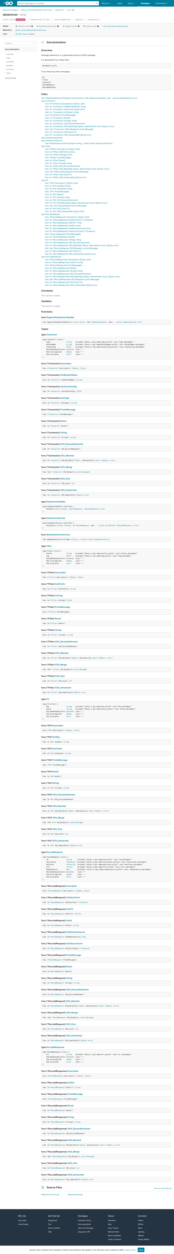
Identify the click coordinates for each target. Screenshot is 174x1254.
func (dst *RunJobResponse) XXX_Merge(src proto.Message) (72, 279)
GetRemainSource (75, 932)
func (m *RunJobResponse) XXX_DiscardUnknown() (68, 274)
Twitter (140, 1220)
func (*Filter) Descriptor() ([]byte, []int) (62, 149)
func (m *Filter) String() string (58, 163)
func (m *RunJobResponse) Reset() (60, 268)
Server (82, 322)
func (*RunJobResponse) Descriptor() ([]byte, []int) (68, 259)
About (111, 1216)
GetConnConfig (68, 386)
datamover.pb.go (75, 1194)
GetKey (56, 737)
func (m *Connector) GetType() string (62, 112)
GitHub (140, 1224)
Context (63, 509)
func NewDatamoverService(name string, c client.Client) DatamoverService (78, 143)
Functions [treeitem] (10, 69)
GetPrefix (60, 584)
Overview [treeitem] (9, 54)
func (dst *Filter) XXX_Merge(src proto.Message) (67, 172)
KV (70, 347)
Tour (49, 1224)
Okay (141, 1250)
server (75, 322)
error (139, 322)
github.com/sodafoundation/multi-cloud (36, 10)
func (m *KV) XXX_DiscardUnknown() (61, 200)
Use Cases (22, 1220)
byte (70, 352)
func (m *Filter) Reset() (55, 160)
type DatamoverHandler (52, 137)
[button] (16, 26)
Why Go (105, 3)
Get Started (54, 1216)
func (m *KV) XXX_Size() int (57, 208)
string (69, 342)
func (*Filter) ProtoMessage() (58, 157)
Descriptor (65, 363)
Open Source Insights (26, 34)
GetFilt (69, 909)
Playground (52, 1220)
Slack (140, 1228)
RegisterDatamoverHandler (60, 317)
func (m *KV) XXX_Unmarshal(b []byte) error (65, 211)
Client (90, 539)
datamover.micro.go (50, 1194)
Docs (130, 3)
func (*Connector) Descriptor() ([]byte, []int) (65, 103)
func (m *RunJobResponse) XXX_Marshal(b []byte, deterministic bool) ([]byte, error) (82, 276)
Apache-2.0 (65, 20)
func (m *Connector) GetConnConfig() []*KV (65, 109)
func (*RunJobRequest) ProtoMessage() (63, 234)
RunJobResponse (91, 509)
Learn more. (130, 1250)
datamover (59, 10)
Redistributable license (48, 26)
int (83, 368)
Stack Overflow (54, 1228)
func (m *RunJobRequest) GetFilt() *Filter (63, 223)
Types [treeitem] (8, 73)
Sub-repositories (84, 1224)
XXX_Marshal (67, 455)
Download (112, 1220)
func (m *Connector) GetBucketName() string (65, 106)
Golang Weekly (143, 1239)
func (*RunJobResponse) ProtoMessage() (63, 265)
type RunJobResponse (51, 257)
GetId (69, 920)
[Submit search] (97, 3)
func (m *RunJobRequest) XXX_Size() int (63, 251)
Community (160, 3)
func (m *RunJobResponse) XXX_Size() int (64, 282)
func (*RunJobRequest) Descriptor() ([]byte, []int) (67, 217)
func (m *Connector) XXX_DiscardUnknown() (65, 123)
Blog (109, 1224)
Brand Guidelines (114, 1236)
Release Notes (113, 1232)
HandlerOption (129, 322)
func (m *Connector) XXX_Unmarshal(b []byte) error (68, 135)
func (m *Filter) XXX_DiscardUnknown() (62, 166)
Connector (51, 334)
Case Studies (23, 1224)
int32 (68, 354)
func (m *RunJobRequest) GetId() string (63, 225)
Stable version (91, 26)
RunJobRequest (76, 509)
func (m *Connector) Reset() (58, 118)
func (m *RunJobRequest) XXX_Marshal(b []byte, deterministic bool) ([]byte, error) (82, 245)
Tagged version (71, 26)
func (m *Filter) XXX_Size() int (58, 174)
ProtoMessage (68, 409)
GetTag (58, 595)
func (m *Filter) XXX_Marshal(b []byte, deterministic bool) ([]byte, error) (77, 169)
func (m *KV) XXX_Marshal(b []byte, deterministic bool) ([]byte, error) (76, 203)
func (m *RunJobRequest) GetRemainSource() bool (68, 228)
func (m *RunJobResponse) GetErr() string (64, 262)
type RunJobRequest (50, 214)
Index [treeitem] (8, 58)
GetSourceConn (74, 943)
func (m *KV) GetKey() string (58, 186)
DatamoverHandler (99, 322)
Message (85, 472)
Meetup (141, 1236)
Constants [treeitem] (10, 62)
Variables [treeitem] (9, 65)
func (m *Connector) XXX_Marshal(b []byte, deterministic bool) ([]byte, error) (79, 126)
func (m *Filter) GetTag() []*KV (58, 155)
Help (50, 1232)
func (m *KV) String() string (57, 197)
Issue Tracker (113, 1228)
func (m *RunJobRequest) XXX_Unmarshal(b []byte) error (70, 254)
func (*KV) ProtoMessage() (57, 191)
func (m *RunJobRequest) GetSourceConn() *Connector (70, 231)
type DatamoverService (51, 140)
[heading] (10, 3)
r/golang (141, 1232)
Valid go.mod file (24, 26)
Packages (145, 3)
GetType (64, 398)
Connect (142, 1216)
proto (69, 10)
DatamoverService (55, 518)
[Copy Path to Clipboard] (73, 10)
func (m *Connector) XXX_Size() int (61, 132)
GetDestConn (73, 897)
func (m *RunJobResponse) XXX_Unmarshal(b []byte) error (71, 285)
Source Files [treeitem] (10, 78)
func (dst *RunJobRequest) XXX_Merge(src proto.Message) (71, 248)
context (56, 509)
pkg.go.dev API (84, 1232)
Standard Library (84, 1220)
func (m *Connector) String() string (61, 120)
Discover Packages (10, 10)
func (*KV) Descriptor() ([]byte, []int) (61, 183)
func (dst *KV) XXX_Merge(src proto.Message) (66, 206)
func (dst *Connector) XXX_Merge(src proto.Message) (69, 129)
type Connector (48, 101)
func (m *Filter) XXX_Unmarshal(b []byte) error (66, 177)
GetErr (71, 1082)
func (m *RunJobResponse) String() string (64, 271)
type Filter (45, 146)
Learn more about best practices (115, 26)
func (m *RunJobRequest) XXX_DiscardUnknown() (67, 242)
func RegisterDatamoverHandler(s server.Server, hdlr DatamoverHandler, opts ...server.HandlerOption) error (89, 98)
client (101, 525)
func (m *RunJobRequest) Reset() (60, 237)
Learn (119, 3)
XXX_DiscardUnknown (71, 444)
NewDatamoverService (58, 534)
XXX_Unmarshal (68, 490)
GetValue (57, 748)
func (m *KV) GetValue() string (58, 189)
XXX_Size (65, 478)
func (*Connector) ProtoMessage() (60, 115)
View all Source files (161, 1188)
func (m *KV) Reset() (54, 194)
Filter (49, 546)
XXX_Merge (66, 467)
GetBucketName (68, 375)
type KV (44, 180)
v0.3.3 (9, 20)
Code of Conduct (114, 1239)
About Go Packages (85, 1228)
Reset (63, 421)
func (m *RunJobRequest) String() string (63, 240)
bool (97, 460)
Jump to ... (9, 43)
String (63, 432)
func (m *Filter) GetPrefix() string (60, 152)
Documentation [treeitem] (12, 49)
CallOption (109, 525)
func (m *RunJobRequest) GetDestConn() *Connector (69, 220)
